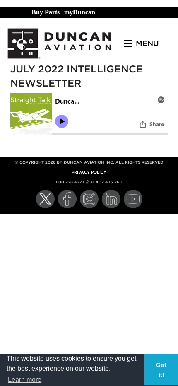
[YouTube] (133, 199)
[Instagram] (89, 199)
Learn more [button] (24, 379)
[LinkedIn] (111, 199)
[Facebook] (67, 199)
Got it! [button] (161, 370)
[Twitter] (45, 199)
